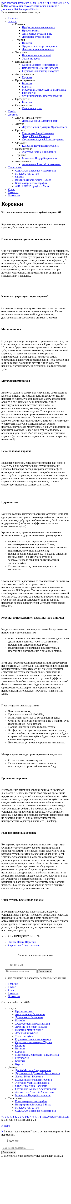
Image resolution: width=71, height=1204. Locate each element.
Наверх (5, 1125)
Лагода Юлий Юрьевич (22, 942)
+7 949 (39, 2)
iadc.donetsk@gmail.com (15, 2)
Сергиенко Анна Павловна (24, 945)
